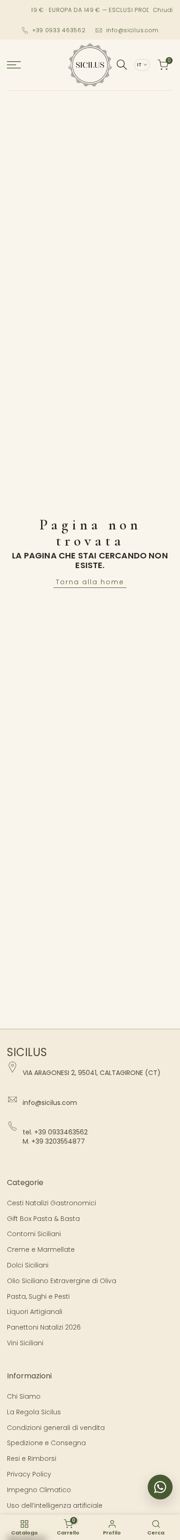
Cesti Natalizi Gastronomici (51, 1203)
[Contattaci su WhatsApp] (160, 1487)
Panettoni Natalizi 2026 (44, 1327)
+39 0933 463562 (59, 30)
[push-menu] (14, 65)
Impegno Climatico (39, 1489)
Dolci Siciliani (27, 1265)
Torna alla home (90, 582)
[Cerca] (122, 64)
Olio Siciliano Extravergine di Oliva (61, 1280)
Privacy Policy (29, 1474)
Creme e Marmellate (41, 1249)
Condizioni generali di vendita (56, 1427)
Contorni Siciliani (34, 1233)
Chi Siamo (24, 1396)
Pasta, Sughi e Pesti (38, 1296)
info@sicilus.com (132, 30)
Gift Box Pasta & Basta (43, 1218)
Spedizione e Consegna (46, 1442)
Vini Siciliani (25, 1343)
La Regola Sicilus (34, 1412)
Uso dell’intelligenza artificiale (54, 1505)
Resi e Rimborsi (31, 1458)
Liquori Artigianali (34, 1311)
